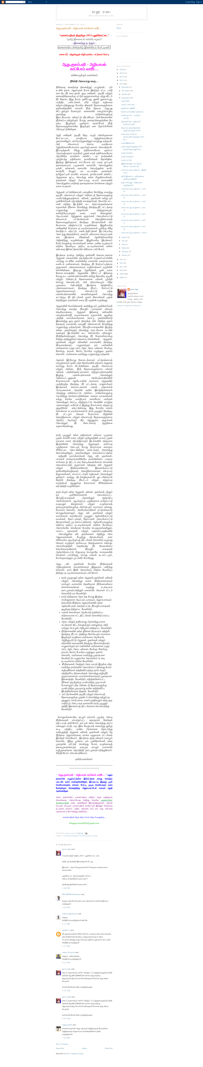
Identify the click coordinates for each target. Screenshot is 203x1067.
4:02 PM (66, 907)
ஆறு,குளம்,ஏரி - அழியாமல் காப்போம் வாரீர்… (131, 122)
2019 (122, 73)
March (124, 248)
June (124, 244)
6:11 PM (66, 924)
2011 (122, 266)
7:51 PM (66, 946)
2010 (122, 270)
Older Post (109, 1048)
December (126, 87)
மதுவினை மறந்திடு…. (129, 108)
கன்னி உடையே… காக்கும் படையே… (130, 116)
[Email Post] (86, 833)
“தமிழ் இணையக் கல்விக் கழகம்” (84, 39)
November (126, 90)
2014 (122, 259)
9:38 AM (66, 990)
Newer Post (60, 1048)
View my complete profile (129, 305)
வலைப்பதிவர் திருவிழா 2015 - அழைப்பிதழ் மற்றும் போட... (132, 148)
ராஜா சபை (101, 11)
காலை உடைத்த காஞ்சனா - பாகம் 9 (134, 232)
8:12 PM (66, 962)
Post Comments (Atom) (74, 1053)
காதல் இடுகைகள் (127, 143)
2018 (122, 76)
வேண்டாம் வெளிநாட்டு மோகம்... (133, 111)
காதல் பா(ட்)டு (126, 160)
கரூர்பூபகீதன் (67, 1024)
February (125, 251)
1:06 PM (66, 888)
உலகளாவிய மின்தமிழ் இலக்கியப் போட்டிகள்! (84, 47)
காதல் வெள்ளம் (127, 153)
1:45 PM (66, 1038)
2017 (122, 80)
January (125, 255)
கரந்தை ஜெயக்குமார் (70, 913)
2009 (122, 274)
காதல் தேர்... (125, 101)
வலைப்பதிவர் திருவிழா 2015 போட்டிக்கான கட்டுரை (80, 836)
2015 (122, 84)
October (125, 94)
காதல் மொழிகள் (127, 156)
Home (84, 1048)
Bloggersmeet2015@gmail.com (84, 823)
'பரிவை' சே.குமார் (68, 952)
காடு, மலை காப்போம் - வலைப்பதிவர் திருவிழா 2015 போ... (132, 137)
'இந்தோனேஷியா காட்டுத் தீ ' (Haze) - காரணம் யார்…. (131, 165)
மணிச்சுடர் (66, 930)
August (125, 237)
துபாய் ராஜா (66, 849)
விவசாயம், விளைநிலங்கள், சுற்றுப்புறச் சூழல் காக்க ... (131, 129)
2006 (122, 277)
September (126, 97)
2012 (122, 263)
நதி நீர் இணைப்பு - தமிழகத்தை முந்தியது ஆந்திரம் (132, 177)
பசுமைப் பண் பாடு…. (128, 104)
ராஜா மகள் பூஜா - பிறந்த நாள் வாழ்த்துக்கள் (131, 183)
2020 (122, 69)
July (123, 240)
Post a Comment (62, 1044)
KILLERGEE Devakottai (71, 894)
